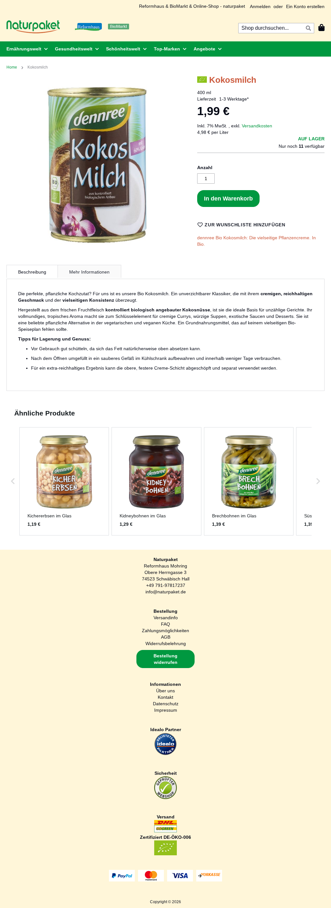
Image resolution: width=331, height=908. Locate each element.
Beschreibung (32, 272)
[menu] (165, 49)
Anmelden (260, 6)
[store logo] (33, 26)
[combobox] (276, 28)
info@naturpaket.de (165, 591)
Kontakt (165, 697)
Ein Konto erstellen (305, 6)
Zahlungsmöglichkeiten (165, 630)
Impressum (165, 710)
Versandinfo (166, 617)
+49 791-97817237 (165, 585)
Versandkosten (257, 125)
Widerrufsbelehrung (165, 643)
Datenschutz (165, 703)
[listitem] (64, 481)
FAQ (165, 624)
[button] (12, 481)
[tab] (32, 271)
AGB (165, 637)
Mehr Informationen (89, 272)
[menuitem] (25, 49)
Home (11, 67)
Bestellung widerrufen (165, 659)
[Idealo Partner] (165, 753)
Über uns (165, 690)
